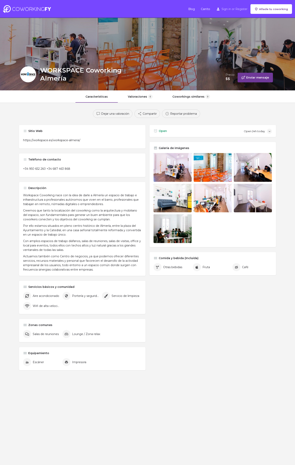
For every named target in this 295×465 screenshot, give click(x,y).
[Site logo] (28, 8)
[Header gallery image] (49, 45)
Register (241, 9)
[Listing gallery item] (173, 167)
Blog (191, 9)
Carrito (205, 9)
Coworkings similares (190, 96)
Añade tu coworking (273, 9)
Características (96, 96)
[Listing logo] (28, 74)
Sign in (226, 9)
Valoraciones (139, 96)
